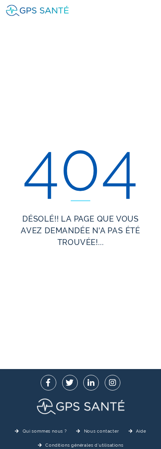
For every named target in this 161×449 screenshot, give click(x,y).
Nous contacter (101, 431)
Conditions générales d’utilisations (84, 445)
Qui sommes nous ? (44, 431)
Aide (141, 431)
